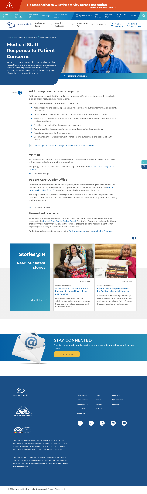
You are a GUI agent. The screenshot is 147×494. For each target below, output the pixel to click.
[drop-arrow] (11, 15)
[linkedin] (91, 423)
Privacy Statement (56, 489)
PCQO (98, 395)
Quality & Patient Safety (48, 37)
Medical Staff (108, 16)
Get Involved (100, 409)
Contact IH (116, 404)
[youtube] (124, 423)
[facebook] (80, 423)
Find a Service (82, 395)
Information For (82, 24)
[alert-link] (73, 6)
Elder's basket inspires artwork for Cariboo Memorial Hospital (72, 290)
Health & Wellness (59, 24)
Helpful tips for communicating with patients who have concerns (64, 146)
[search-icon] (143, 15)
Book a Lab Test (121, 16)
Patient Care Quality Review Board (59, 221)
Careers (99, 25)
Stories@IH (46, 16)
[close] (143, 3)
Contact (133, 16)
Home (9, 37)
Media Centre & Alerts (60, 16)
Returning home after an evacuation (111, 290)
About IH (5, 16)
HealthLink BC (33, 16)
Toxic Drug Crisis (40, 24)
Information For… (83, 404)
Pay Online (98, 16)
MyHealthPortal (85, 16)
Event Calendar (18, 16)
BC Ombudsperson (77, 231)
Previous (135, 238)
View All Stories (38, 300)
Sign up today (66, 354)
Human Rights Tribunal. (101, 231)
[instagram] (113, 423)
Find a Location (82, 400)
